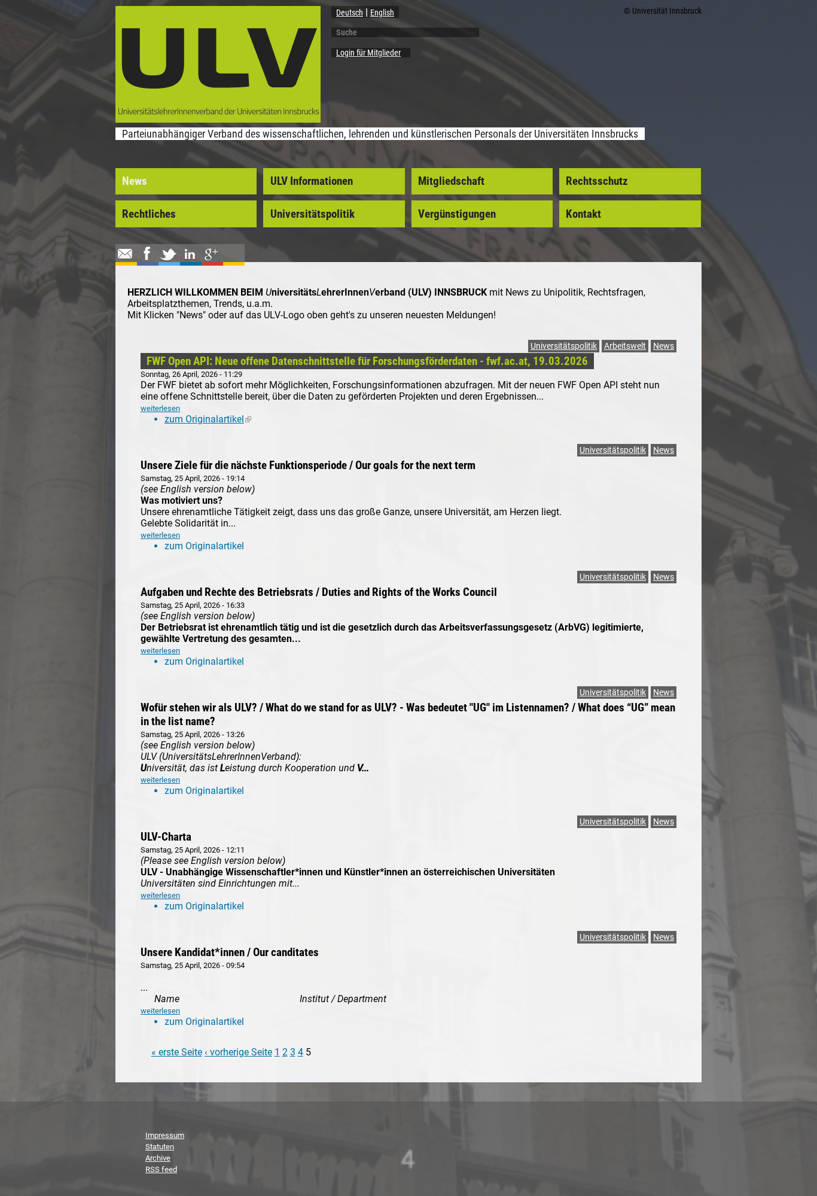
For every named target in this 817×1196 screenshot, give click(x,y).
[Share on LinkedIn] (189, 260)
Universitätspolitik (312, 214)
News (134, 181)
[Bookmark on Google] (211, 260)
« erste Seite (176, 1052)
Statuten (159, 1146)
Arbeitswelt (625, 346)
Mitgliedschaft (451, 181)
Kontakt (583, 214)
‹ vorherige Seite (238, 1052)
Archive (157, 1158)
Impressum (164, 1135)
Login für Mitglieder (368, 52)
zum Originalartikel (207, 419)
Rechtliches (149, 214)
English (382, 12)
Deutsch (349, 12)
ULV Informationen (311, 181)
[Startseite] (218, 119)
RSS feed (161, 1169)
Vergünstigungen (457, 214)
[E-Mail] (125, 260)
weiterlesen (160, 408)
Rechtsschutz (597, 181)
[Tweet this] (168, 260)
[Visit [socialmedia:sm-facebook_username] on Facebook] (146, 260)
